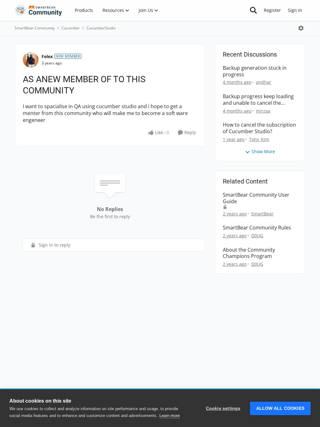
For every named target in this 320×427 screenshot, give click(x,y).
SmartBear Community (35, 28)
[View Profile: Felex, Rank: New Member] (30, 60)
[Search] (253, 10)
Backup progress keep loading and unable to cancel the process (258, 99)
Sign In (295, 10)
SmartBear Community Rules (257, 227)
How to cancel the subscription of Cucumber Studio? (259, 128)
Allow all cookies (280, 408)
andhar (263, 82)
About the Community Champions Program (249, 253)
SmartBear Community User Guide (256, 198)
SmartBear (262, 214)
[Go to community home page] (38, 10)
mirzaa (263, 111)
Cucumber (71, 28)
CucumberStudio (101, 28)
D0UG (257, 236)
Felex (47, 56)
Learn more (169, 415)
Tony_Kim (259, 139)
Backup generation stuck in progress (255, 71)
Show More (263, 151)
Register (272, 10)
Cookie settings (223, 408)
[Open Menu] (301, 28)
